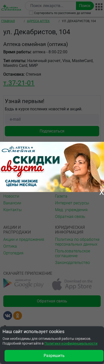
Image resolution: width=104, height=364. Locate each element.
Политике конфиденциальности (70, 343)
